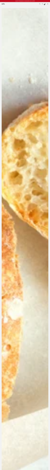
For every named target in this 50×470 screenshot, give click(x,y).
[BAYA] (3, 4)
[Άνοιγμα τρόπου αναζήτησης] (40, 4)
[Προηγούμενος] (12, 1)
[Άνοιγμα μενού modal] (47, 4)
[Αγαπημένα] (42, 4)
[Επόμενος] (38, 1)
